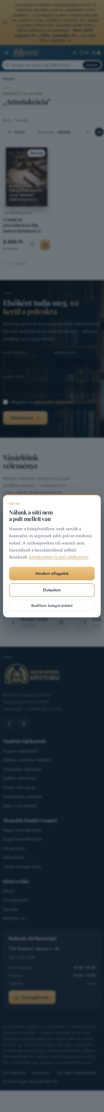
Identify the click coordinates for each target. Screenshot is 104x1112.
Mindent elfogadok (52, 573)
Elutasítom (52, 590)
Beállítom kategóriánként (52, 605)
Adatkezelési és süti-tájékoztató (58, 557)
